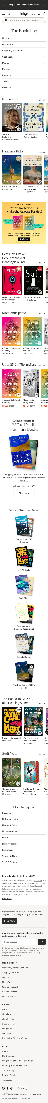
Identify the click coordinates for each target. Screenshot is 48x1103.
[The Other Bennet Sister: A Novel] (32, 169)
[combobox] (26, 20)
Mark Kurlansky (30, 300)
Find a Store (7, 982)
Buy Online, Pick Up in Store (14, 1038)
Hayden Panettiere (10, 140)
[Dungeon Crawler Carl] (12, 721)
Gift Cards (6, 1033)
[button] (3, 13)
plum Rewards (8, 1014)
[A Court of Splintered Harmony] (11, 331)
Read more (6, 898)
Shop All (42, 100)
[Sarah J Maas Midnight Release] (24, 223)
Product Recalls (9, 1075)
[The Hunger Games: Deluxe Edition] (32, 772)
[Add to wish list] (19, 129)
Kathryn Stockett (30, 137)
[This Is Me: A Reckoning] (12, 117)
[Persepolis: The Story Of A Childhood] (12, 280)
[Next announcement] (45, 5)
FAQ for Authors (9, 991)
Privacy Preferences (9, 1099)
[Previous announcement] (3, 5)
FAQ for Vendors (9, 996)
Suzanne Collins (29, 794)
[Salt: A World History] (33, 280)
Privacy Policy (35, 1094)
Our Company (8, 1056)
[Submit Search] (5, 20)
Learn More (9, 921)
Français (21, 1088)
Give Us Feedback (10, 987)
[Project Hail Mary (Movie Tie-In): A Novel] (33, 721)
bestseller (38, 880)
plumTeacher (8, 1019)
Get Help (6, 977)
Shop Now (24, 493)
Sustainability (8, 1070)
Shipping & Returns (10, 972)
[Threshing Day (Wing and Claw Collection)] (31, 383)
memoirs (16, 889)
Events (5, 1009)
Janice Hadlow (29, 192)
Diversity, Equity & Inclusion (14, 1065)
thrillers (31, 886)
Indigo (10, 1094)
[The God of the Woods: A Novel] (11, 772)
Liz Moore (6, 794)
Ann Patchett (7, 189)
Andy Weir (28, 743)
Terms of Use (25, 1099)
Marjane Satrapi (8, 302)
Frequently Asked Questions (15, 967)
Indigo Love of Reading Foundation (17, 1060)
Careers (5, 1051)
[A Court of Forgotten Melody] (32, 331)
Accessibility (7, 1080)
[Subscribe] (42, 942)
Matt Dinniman (8, 741)
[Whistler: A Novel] (11, 169)
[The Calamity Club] (33, 117)
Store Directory (9, 1024)
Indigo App (7, 1028)
